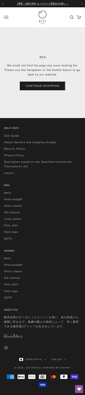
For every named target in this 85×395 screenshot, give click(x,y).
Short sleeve (13, 206)
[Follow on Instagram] (6, 348)
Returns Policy (14, 149)
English (56, 359)
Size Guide (11, 136)
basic (7, 193)
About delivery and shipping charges (30, 142)
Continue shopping (42, 86)
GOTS (8, 239)
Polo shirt (11, 225)
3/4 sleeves (12, 212)
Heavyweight (13, 199)
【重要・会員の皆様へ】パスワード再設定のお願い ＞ (43, 3)
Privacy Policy (14, 155)
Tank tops (11, 232)
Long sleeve (12, 219)
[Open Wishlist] (79, 389)
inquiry (9, 173)
